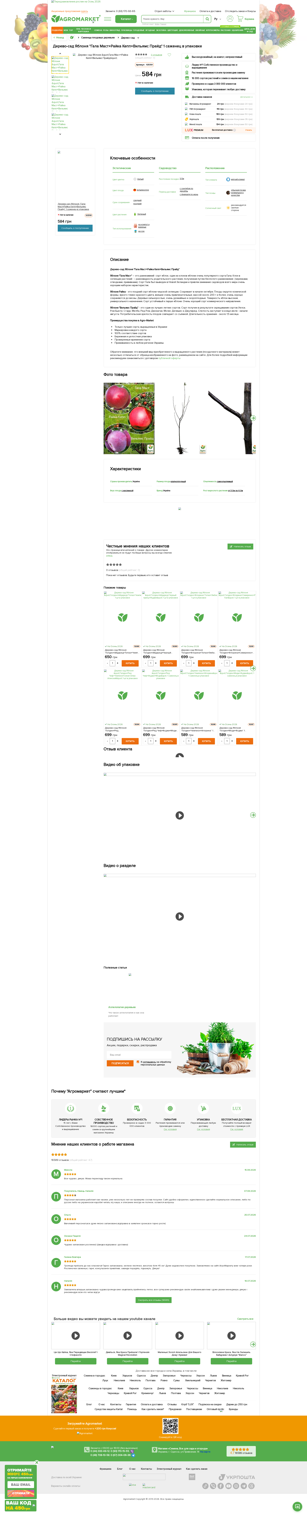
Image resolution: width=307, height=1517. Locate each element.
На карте (205, 1451)
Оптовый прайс (215, 1409)
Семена (98, 30)
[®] (75, 22)
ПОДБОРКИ (57, 30)
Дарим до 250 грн (236, 1404)
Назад (60, 37)
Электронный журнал (169, 1468)
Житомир (226, 1380)
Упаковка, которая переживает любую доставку (218, 89)
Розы (105, 30)
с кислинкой (127, 490)
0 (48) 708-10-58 (100, 1455)
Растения (226, 30)
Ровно (164, 1380)
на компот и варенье (144, 225)
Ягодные (150, 30)
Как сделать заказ (196, 1468)
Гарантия (131, 1404)
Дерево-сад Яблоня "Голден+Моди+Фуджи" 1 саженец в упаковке (232, 729)
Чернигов (210, 1380)
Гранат (163, 24)
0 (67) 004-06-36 (121, 1455)
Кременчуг (148, 1393)
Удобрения (237, 30)
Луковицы (126, 30)
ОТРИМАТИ (20, 1493)
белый (140, 179)
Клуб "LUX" (187, 1404)
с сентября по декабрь (186, 189)
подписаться (120, 1063)
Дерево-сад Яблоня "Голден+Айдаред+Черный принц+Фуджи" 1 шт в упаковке (159, 651)
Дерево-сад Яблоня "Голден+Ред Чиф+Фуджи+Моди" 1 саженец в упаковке (160, 729)
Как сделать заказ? (153, 1409)
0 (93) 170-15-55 (120, 1451)
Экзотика (161, 30)
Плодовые (138, 30)
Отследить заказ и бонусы (240, 11)
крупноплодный (178, 481)
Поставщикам (194, 1409)
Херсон (200, 1375)
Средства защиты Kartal (109, 1409)
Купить (130, 663)
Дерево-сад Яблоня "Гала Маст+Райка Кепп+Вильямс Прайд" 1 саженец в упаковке (73, 206)
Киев (114, 1375)
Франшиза (190, 11)
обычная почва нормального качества (238, 193)
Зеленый (141, 214)
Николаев (119, 1380)
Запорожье (169, 1375)
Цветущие (172, 30)
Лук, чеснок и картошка (83, 30)
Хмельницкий (193, 1380)
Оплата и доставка (210, 11)
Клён (157, 24)
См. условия (170, 1129)
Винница (226, 1375)
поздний (137, 203)
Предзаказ (175, 1409)
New (66, 30)
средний (137, 200)
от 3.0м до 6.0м (235, 490)
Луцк (105, 1380)
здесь (109, 555)
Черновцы (113, 1393)
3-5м (182, 178)
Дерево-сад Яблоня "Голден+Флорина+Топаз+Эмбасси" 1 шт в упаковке (198, 651)
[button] (234, 130)
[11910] (130, 972)
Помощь (132, 1409)
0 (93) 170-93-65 (125, 11)
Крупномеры (213, 30)
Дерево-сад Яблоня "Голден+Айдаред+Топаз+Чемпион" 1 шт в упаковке (122, 651)
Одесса (141, 1375)
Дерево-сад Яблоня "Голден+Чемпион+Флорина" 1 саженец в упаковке (197, 729)
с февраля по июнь (189, 194)
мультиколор (143, 190)
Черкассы (186, 1375)
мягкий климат (238, 179)
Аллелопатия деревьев (122, 1007)
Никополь (135, 1380)
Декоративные (186, 30)
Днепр (154, 1375)
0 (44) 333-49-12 (100, 1451)
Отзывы (172, 1404)
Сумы (176, 1380)
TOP (71, 30)
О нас (102, 1404)
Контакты (115, 1404)
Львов (213, 1375)
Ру (215, 19)
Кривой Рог (242, 1375)
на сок (141, 231)
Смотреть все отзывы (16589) (153, 1300)
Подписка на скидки (210, 1404)
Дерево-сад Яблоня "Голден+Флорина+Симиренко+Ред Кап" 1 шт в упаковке (237, 651)
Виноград (115, 30)
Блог (89, 1404)
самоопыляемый (225, 481)
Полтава (151, 1380)
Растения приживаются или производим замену (218, 72)
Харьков (127, 1375)
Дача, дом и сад (249, 30)
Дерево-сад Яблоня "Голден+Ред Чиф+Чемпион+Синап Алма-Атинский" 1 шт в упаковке (120, 729)
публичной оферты (170, 358)
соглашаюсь (149, 1062)
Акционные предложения (69, 11)
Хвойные (200, 30)
